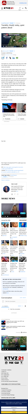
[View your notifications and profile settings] (25, 306)
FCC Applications (5, 374)
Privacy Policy (4, 378)
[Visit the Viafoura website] (24, 332)
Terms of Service (5, 379)
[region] (14, 315)
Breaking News (4, 388)
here (17, 191)
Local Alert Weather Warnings (7, 394)
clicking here (5, 288)
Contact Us (3, 371)
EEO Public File (4, 373)
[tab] (5, 306)
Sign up (24, 297)
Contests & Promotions (6, 390)
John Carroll (5, 51)
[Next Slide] (25, 111)
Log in (21, 297)
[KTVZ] (9, 8)
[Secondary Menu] (3, 8)
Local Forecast (14, 175)
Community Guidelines (6, 369)
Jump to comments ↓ (5, 180)
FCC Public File (4, 376)
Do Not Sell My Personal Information (9, 381)
